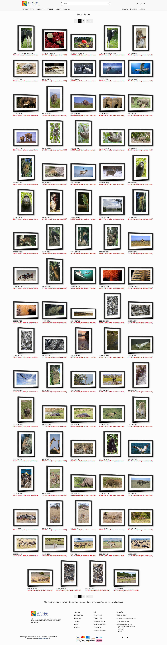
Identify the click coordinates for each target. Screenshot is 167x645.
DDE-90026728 (18, 390)
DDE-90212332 (132, 114)
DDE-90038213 (18, 252)
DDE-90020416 (132, 528)
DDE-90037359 (104, 286)
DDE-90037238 (46, 321)
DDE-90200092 (132, 183)
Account (125, 9)
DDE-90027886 (104, 355)
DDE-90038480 (132, 217)
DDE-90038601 (75, 217)
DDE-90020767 (104, 494)
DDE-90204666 (46, 148)
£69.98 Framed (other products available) (25, 55)
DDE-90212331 (104, 114)
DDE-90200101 (75, 183)
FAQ (95, 612)
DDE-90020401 (32, 588)
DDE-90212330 (18, 148)
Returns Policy (98, 618)
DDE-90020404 (75, 554)
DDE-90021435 (75, 494)
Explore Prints (28, 9)
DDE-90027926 (75, 321)
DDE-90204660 (46, 183)
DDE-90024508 (18, 425)
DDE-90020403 (104, 554)
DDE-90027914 (104, 321)
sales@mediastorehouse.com (127, 618)
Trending (50, 9)
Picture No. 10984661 (77, 53)
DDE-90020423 (75, 528)
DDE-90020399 (89, 588)
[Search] (108, 4)
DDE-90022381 (132, 425)
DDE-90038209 (104, 252)
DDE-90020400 (61, 588)
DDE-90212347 (104, 79)
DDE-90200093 (18, 217)
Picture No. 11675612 (48, 53)
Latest (58, 9)
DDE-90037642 (46, 286)
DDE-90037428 (75, 286)
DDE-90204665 (75, 148)
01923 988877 (122, 615)
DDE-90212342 (18, 114)
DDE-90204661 (132, 148)
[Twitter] (127, 638)
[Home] (32, 5)
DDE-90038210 (75, 252)
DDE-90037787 (18, 286)
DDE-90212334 (75, 114)
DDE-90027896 (75, 355)
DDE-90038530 (104, 217)
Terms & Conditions (100, 624)
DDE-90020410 (18, 554)
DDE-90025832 (75, 390)
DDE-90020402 (132, 554)
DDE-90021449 (18, 494)
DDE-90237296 (18, 79)
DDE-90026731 (132, 355)
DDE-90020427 (18, 528)
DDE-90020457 (132, 494)
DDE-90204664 (104, 148)
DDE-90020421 (104, 528)
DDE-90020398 (118, 588)
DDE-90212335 (46, 114)
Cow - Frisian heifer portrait (107, 53)
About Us (66, 9)
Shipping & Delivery (100, 621)
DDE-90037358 (132, 286)
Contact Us (119, 612)
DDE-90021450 (132, 459)
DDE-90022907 (75, 425)
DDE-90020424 (46, 528)
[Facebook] (122, 638)
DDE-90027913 (46, 355)
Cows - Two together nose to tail (23, 53)
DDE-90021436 (46, 494)
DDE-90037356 (18, 321)
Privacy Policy (98, 615)
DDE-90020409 (46, 554)
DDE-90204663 (18, 183)
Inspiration (40, 9)
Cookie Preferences (100, 630)
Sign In (142, 9)
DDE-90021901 (18, 459)
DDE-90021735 (46, 459)
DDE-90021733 (75, 459)
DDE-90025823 (104, 390)
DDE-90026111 (46, 390)
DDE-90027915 (18, 355)
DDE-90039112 (46, 217)
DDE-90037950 (132, 252)
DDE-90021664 (104, 459)
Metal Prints (97, 627)
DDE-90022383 (104, 425)
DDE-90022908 (46, 425)
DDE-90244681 (132, 53)
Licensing (133, 9)
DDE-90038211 (46, 252)
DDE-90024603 (132, 390)
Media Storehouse (43, 639)
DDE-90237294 (46, 79)
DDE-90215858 (75, 79)
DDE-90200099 (104, 183)
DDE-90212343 (132, 79)
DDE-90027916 (132, 321)
